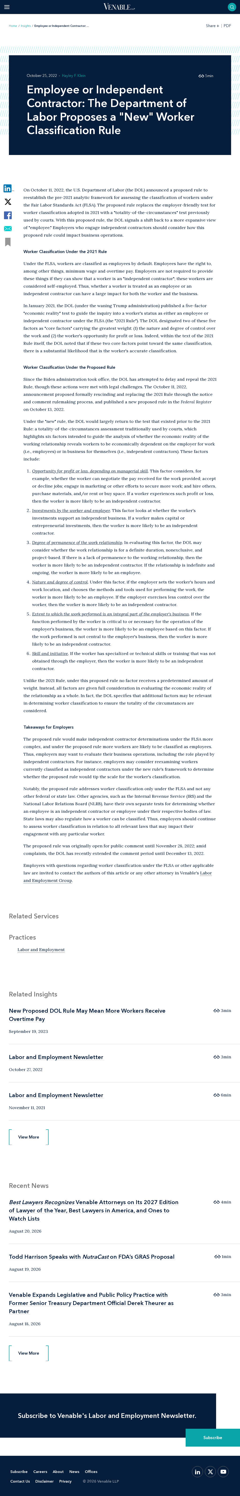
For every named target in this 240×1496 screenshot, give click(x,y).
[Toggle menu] (7, 7)
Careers (40, 1471)
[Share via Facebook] (8, 215)
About (58, 1471)
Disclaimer (44, 1481)
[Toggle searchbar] (232, 7)
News (74, 1471)
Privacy (65, 1481)
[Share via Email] (8, 228)
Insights (26, 25)
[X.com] (210, 1471)
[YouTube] (223, 1471)
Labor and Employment (41, 949)
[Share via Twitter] (8, 202)
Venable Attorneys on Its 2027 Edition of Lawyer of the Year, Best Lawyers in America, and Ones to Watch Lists (94, 1210)
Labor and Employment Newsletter (56, 1057)
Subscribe (212, 1437)
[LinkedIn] (197, 1471)
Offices (91, 1471)
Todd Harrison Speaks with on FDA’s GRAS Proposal (92, 1256)
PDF (227, 26)
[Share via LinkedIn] (8, 188)
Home (13, 25)
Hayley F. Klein (74, 75)
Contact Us (20, 1481)
